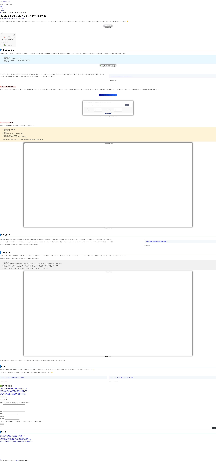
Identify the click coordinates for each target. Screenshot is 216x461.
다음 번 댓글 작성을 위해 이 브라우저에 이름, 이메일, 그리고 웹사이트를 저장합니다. (21, 421)
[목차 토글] (13, 35)
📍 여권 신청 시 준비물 (8, 39)
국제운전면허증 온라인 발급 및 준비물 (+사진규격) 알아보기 (14, 391)
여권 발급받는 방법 (6, 36)
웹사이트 (2, 418)
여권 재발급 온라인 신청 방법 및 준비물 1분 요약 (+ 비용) (122, 377)
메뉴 (1, 6)
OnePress (17, 460)
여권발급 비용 (4, 42)
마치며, (3, 44)
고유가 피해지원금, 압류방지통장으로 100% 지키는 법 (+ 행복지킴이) (16, 441)
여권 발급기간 (4, 41)
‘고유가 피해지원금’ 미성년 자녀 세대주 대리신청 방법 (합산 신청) (15, 439)
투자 (3, 10)
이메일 (1, 416)
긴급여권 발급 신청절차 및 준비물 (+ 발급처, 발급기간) (157, 241)
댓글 (1, 411)
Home (1, 12)
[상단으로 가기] (0, 459)
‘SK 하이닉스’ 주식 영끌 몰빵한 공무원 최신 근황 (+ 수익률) (14, 438)
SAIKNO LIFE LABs (5, 1)
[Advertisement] (34, 451)
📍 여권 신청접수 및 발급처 (9, 37)
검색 (1, 426)
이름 (1, 413)
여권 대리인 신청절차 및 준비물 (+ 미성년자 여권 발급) (13, 394)
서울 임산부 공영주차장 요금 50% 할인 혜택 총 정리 (12, 435)
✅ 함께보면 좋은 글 (8, 45)
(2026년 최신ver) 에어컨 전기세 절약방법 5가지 (11, 436)
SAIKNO (22, 18)
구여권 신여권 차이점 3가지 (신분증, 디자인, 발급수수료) (13, 377)
